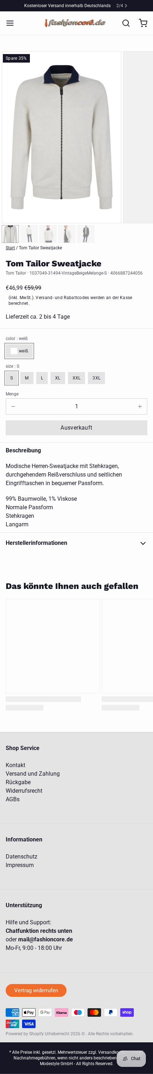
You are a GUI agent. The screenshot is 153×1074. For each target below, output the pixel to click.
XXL (77, 378)
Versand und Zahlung (33, 773)
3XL (96, 378)
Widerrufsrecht (24, 790)
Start (10, 247)
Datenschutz (21, 856)
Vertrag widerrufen (36, 990)
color (17, 338)
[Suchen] (123, 23)
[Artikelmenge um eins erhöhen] (140, 406)
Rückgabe (18, 782)
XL (57, 378)
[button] (76, 427)
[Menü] (13, 23)
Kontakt (15, 765)
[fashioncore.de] (76, 23)
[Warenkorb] (140, 23)
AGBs (13, 799)
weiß (23, 351)
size (12, 366)
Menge (12, 394)
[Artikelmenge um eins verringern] (13, 406)
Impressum (20, 865)
